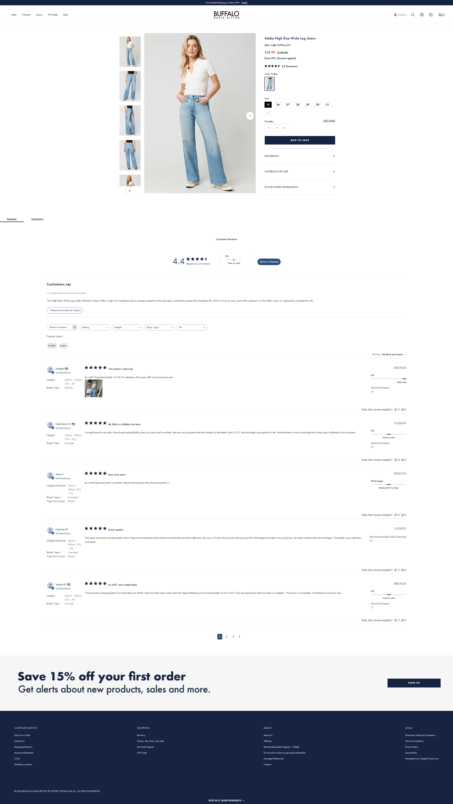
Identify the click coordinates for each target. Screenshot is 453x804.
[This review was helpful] (396, 410)
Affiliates (268, 741)
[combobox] (95, 327)
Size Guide (329, 120)
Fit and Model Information (281, 186)
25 (268, 104)
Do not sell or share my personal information (285, 752)
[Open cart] (440, 15)
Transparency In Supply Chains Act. (422, 758)
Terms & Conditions (414, 741)
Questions (37, 219)
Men (14, 14)
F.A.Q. (17, 758)
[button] (226, 800)
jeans (64, 345)
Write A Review (269, 262)
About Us (268, 735)
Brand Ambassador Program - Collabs (281, 746)
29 (307, 104)
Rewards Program (145, 746)
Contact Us (19, 741)
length (52, 345)
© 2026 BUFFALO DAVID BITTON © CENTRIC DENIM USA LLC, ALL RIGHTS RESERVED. (57, 791)
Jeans (39, 14)
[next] (250, 116)
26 (278, 104)
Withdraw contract (23, 764)
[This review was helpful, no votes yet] (396, 460)
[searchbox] (59, 327)
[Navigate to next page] (239, 636)
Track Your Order (22, 735)
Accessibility (411, 752)
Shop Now (241, 2)
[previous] (150, 116)
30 (317, 104)
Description (272, 155)
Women (26, 14)
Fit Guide (53, 14)
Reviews (12, 219)
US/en (401, 14)
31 (327, 104)
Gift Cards (142, 752)
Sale (65, 14)
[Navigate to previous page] (213, 636)
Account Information (23, 752)
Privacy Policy (411, 746)
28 (297, 104)
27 (287, 104)
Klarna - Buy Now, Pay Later (150, 741)
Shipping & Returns (23, 746)
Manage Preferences (274, 758)
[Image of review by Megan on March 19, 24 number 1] (93, 388)
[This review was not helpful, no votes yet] (402, 410)
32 (268, 112)
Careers (267, 764)
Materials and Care (276, 171)
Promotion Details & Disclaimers (420, 735)
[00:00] (200, 116)
